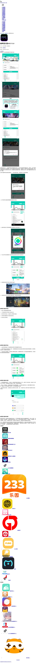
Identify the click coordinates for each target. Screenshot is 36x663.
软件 (4, 2)
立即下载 (1, 51)
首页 (1, 2)
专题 (6, 2)
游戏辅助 (6, 33)
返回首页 (1, 661)
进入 (11, 596)
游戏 (3, 2)
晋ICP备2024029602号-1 (7, 661)
